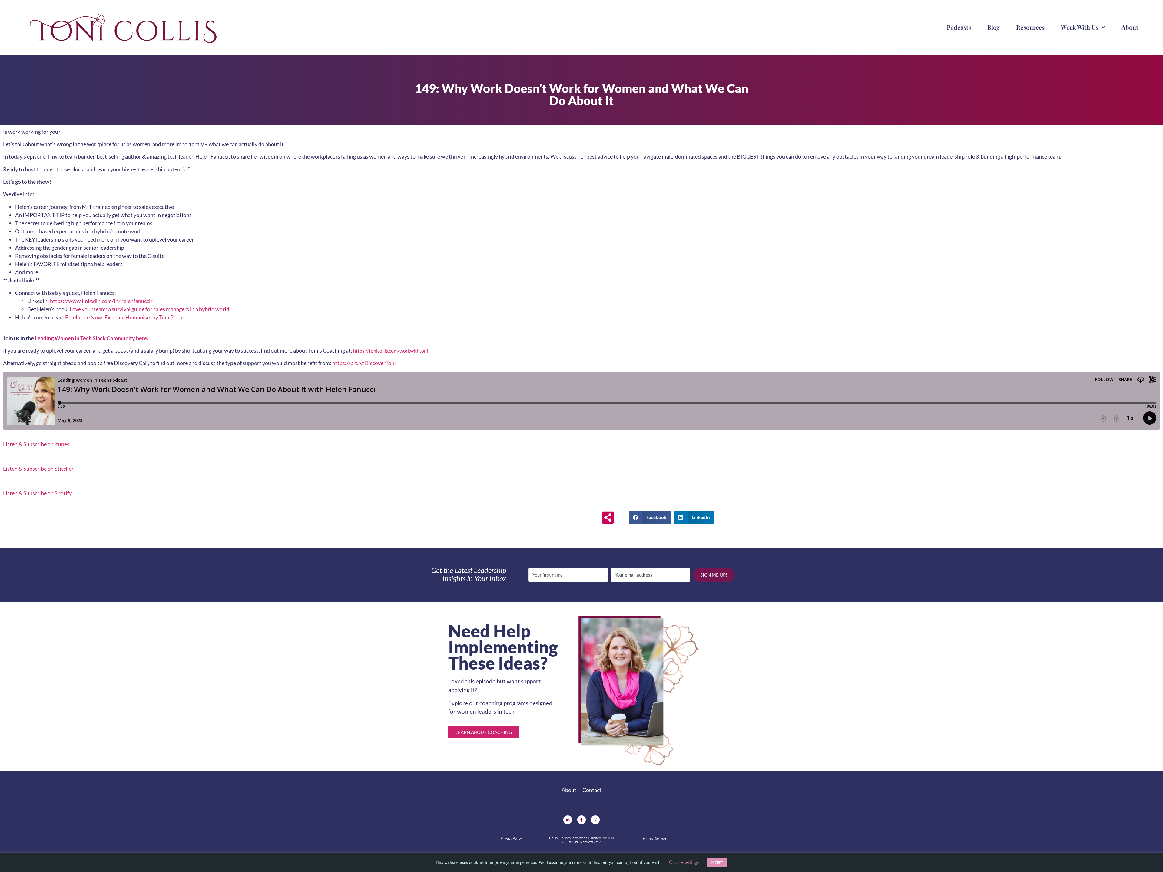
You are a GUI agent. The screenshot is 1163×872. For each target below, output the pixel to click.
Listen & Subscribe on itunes (36, 444)
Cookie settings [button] (684, 862)
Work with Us (1079, 27)
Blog (993, 27)
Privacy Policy (511, 838)
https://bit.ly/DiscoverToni (364, 363)
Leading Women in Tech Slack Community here (91, 338)
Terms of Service (653, 838)
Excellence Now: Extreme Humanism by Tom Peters (125, 317)
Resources (1030, 27)
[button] (650, 517)
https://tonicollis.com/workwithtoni (390, 351)
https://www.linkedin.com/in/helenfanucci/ (101, 301)
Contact (591, 790)
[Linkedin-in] (567, 819)
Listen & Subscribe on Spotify (37, 493)
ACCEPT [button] (716, 862)
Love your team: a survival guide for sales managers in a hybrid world (149, 309)
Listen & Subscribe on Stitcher (38, 468)
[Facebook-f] (581, 819)
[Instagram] (595, 819)
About (1130, 27)
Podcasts (959, 27)
